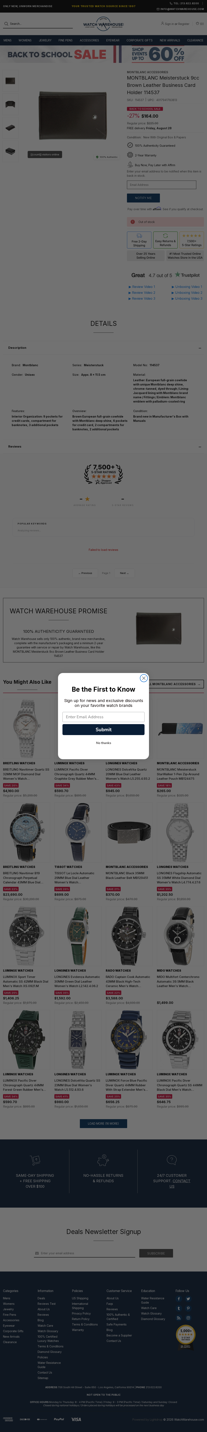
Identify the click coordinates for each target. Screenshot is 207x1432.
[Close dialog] (143, 678)
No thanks (103, 743)
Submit (104, 729)
